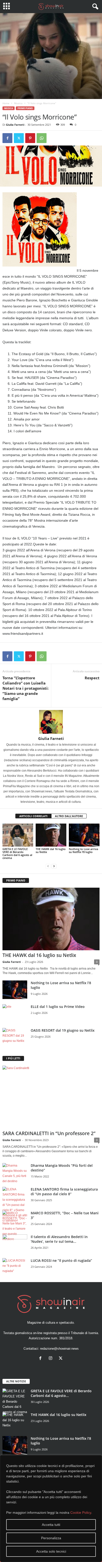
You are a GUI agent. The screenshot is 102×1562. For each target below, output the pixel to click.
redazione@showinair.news (59, 1348)
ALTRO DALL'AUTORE (69, 816)
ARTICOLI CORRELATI (33, 816)
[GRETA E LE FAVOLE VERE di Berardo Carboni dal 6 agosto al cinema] (17, 835)
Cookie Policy (80, 1512)
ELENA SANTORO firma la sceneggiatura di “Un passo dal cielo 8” (64, 1191)
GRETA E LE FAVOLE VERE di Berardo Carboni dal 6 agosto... (61, 1393)
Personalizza (51, 1538)
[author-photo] (51, 722)
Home (5, 103)
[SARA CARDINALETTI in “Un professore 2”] (51, 1097)
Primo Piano (25, 108)
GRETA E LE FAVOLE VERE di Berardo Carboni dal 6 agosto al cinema (17, 853)
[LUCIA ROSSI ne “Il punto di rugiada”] (14, 1267)
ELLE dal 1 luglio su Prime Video (58, 1006)
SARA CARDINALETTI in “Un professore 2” (49, 1133)
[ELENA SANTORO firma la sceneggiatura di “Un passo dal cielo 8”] (14, 1205)
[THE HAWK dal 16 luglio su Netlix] (51, 835)
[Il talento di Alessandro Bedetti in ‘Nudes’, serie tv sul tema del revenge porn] (14, 1245)
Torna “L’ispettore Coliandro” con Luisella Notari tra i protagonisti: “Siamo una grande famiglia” (25, 688)
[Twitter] (19, 138)
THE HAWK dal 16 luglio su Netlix (51, 850)
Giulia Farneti (15, 124)
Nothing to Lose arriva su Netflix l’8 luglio (83, 850)
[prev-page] (48, 866)
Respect (92, 677)
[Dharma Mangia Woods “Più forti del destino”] (14, 1173)
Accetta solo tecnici (51, 1551)
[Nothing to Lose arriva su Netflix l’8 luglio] (84, 835)
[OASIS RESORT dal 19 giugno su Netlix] (14, 1037)
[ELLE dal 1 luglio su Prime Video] (14, 1013)
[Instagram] (52, 1359)
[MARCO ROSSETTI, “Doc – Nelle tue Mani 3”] (14, 1226)
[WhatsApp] (42, 138)
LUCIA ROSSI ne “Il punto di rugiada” (61, 1260)
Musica (18, 103)
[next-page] (53, 866)
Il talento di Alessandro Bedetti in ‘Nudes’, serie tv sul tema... (59, 1239)
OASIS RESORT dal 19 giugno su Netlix (63, 1030)
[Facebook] (7, 138)
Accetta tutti (51, 1525)
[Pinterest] (30, 138)
